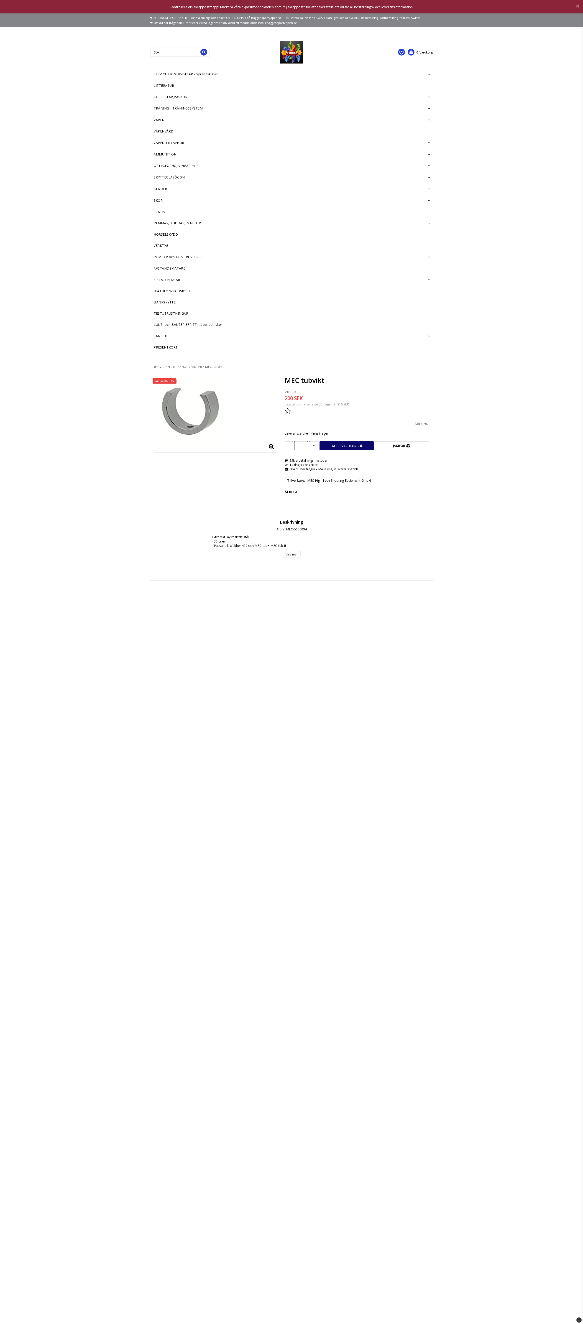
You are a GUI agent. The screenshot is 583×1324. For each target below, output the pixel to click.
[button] (401, 52)
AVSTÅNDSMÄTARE (169, 268)
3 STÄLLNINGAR (167, 280)
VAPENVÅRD (164, 131)
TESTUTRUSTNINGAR (171, 313)
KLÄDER (160, 189)
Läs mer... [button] (422, 423)
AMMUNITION (165, 154)
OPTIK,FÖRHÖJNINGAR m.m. (176, 165)
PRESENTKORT (166, 347)
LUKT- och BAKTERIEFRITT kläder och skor (188, 324)
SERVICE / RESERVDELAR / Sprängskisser (186, 74)
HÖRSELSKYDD (166, 234)
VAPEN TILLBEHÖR (169, 142)
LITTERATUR (164, 85)
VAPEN (159, 120)
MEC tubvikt (213, 366)
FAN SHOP (162, 336)
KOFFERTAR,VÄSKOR (170, 97)
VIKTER (196, 366)
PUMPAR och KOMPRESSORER (178, 257)
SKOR (158, 200)
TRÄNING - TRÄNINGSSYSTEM (178, 108)
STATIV (159, 212)
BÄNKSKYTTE (165, 302)
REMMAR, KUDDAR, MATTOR (177, 223)
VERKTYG (161, 245)
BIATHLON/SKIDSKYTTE (173, 291)
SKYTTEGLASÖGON (169, 177)
